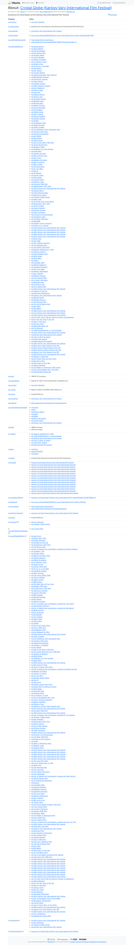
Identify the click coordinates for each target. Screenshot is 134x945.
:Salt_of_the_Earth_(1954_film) (42, 143)
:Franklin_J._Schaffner (39, 645)
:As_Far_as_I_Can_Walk (40, 66)
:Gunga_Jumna (37, 888)
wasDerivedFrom (15, 498)
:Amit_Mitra (36, 258)
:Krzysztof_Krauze (38, 99)
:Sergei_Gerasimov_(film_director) (44, 75)
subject (12, 434)
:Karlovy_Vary (37, 97)
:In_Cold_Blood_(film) (39, 853)
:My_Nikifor (36, 309)
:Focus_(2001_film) (38, 628)
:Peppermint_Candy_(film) (41, 916)
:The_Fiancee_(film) (38, 302)
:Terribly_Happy (37, 55)
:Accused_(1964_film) (39, 184)
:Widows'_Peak (37, 746)
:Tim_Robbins (37, 110)
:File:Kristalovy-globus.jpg (41, 372)
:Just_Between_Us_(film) (40, 632)
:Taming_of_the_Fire (39, 291)
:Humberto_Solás (38, 217)
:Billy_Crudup (36, 164)
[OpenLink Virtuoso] (51, 939)
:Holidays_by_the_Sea (39, 543)
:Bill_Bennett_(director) (40, 77)
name (11, 394)
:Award (34, 261)
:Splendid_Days (37, 282)
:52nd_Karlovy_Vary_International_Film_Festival (48, 315)
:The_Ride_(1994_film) (39, 219)
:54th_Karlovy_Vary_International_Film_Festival (48, 289)
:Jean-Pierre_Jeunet (39, 195)
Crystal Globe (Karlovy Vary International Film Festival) (66, 7)
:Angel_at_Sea (37, 64)
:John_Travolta (37, 114)
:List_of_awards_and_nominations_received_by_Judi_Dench (52, 604)
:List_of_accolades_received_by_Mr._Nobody (47, 855)
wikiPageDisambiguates (18, 531)
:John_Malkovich (38, 88)
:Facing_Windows (38, 51)
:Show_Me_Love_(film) (39, 826)
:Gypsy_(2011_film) (38, 538)
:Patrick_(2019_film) (39, 567)
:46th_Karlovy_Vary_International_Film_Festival (48, 234)
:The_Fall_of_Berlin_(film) (40, 304)
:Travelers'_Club (37, 551)
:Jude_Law (35, 92)
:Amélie (34, 121)
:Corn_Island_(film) (38, 287)
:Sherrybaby (36, 178)
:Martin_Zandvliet (38, 702)
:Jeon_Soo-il (36, 536)
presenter (13, 31)
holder (12, 390)
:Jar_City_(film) (37, 169)
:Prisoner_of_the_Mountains (42, 215)
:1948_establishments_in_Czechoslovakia (46, 330)
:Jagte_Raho (36, 151)
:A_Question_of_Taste (39, 695)
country (12, 22)
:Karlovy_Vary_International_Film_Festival (46, 31)
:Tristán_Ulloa (37, 802)
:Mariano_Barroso (38, 300)
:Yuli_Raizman (37, 328)
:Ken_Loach (36, 158)
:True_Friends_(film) (39, 278)
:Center (34, 408)
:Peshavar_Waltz (38, 813)
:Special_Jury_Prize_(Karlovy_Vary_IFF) (45, 352)
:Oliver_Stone (37, 140)
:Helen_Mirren (37, 82)
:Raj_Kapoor (36, 599)
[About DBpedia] (14, 3)
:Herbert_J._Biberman (39, 357)
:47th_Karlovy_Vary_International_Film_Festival (48, 237)
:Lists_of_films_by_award (40, 337)
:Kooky (34, 741)
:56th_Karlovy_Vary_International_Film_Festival (48, 733)
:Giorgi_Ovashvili (38, 208)
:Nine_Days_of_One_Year (40, 363)
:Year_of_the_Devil (38, 322)
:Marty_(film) (36, 619)
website (12, 403)
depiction (13, 502)
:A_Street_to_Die (38, 285)
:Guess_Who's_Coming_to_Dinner (44, 687)
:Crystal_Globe (37, 421)
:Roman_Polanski (38, 602)
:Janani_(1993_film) (38, 593)
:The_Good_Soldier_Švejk (41, 575)
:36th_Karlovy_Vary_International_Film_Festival (48, 864)
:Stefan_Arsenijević (38, 60)
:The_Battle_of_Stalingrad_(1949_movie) (46, 368)
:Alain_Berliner (37, 49)
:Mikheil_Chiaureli (38, 276)
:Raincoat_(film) (37, 831)
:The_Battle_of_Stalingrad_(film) (43, 816)
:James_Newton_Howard (40, 86)
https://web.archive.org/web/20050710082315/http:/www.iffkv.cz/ (53, 42)
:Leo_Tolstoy (36, 71)
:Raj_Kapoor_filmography (41, 901)
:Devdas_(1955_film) (39, 586)
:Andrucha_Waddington (40, 293)
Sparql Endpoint (119, 3)
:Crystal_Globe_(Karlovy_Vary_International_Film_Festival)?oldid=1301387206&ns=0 (63, 498)
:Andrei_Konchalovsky (39, 134)
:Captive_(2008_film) (39, 811)
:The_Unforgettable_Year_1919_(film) (45, 370)
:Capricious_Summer (39, 79)
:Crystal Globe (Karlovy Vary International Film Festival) (52, 463)
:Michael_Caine (37, 101)
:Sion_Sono (36, 682)
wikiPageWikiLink (15, 47)
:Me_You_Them (37, 324)
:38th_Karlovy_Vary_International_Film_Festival (48, 868)
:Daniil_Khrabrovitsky (39, 193)
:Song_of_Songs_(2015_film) (42, 667)
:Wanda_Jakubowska (39, 271)
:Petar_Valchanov (38, 213)
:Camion (35, 783)
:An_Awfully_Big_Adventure (41, 781)
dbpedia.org (70, 12)
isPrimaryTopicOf (15, 513)
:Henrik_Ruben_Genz (39, 254)
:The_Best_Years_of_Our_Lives (42, 584)
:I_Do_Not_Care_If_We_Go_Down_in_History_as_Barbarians (52, 317)
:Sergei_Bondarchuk (39, 145)
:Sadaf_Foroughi (38, 125)
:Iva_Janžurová (37, 522)
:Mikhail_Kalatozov (38, 265)
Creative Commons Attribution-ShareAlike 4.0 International (88, 942)
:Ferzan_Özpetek (38, 116)
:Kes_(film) (35, 306)
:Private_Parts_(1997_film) (41, 588)
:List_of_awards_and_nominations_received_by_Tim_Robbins (53, 715)
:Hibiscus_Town (37, 182)
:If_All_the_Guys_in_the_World (42, 202)
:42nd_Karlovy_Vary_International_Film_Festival (48, 634)
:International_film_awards (41, 341)
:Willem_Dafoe (37, 112)
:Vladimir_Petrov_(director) (41, 223)
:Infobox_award (37, 412)
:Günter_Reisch (37, 191)
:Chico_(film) (36, 621)
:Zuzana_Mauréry (38, 837)
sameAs (12, 463)
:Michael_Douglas (38, 597)
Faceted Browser (105, 3)
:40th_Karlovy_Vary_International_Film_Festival (48, 663)
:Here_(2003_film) (38, 818)
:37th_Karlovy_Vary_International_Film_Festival (48, 866)
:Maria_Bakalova (38, 881)
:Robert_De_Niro (38, 106)
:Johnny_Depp (37, 90)
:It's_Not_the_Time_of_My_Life (42, 319)
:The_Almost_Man (38, 53)
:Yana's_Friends (37, 206)
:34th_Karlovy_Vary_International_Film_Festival (48, 859)
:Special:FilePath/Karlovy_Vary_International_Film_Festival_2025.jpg (58, 502)
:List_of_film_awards (39, 726)
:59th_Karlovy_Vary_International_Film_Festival (48, 920)
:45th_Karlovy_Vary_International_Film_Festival (48, 232)
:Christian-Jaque (37, 167)
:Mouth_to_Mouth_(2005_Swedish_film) (45, 706)
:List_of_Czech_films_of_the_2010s (44, 905)
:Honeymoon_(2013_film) (41, 545)
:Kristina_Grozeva (38, 210)
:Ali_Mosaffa (36, 615)
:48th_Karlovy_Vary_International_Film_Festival (48, 311)
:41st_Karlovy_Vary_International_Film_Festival (48, 709)
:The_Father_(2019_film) (40, 247)
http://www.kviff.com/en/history (42, 40)
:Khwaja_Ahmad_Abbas (40, 678)
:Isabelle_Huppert (38, 84)
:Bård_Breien (36, 656)
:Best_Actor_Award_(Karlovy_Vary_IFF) (45, 346)
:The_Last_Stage (37, 269)
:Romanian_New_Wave (40, 894)
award (22, 12)
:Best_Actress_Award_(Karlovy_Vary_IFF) (46, 348)
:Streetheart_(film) (38, 123)
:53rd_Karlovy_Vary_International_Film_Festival (48, 228)
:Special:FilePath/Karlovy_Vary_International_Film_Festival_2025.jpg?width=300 (62, 35)
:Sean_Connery (37, 573)
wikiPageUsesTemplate (17, 408)
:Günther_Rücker (38, 119)
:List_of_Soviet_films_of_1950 (42, 763)
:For (33, 410)
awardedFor (14, 381)
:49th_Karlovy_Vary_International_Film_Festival (48, 344)
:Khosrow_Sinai (37, 691)
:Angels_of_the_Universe (40, 739)
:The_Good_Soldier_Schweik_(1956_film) (46, 805)
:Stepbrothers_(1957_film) (41, 186)
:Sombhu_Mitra (37, 180)
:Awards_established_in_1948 (42, 250)
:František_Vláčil (37, 263)
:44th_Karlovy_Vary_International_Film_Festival (48, 230)
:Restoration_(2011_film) (40, 204)
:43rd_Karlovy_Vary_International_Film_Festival (48, 333)
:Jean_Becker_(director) (40, 606)
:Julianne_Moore (38, 95)
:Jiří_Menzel (36, 173)
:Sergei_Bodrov (37, 47)
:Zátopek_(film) (37, 748)
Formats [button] (40, 3)
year (11, 376)
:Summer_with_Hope (39, 132)
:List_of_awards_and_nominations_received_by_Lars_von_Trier (53, 822)
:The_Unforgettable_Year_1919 (42, 698)
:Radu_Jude (36, 199)
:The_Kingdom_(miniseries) (41, 833)
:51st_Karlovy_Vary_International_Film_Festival (48, 313)
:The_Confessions (38, 914)
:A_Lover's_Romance (39, 280)
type (10, 449)
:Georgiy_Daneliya (38, 787)
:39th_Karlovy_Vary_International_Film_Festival (48, 870)
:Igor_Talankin (37, 274)
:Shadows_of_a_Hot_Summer (42, 149)
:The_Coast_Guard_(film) (40, 626)
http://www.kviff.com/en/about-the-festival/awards (48, 403)
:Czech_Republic (37, 22)
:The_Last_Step (37, 770)
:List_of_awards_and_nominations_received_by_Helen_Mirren (53, 776)
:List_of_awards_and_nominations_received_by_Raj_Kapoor (52, 608)
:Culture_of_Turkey (38, 674)
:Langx (34, 414)
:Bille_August (36, 582)
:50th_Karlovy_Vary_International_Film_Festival (48, 354)
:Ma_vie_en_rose (38, 800)
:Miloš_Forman (37, 610)
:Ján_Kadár (36, 241)
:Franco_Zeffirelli (38, 578)
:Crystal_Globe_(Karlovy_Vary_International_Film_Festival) (54, 513)
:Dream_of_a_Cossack (39, 226)
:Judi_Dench (36, 68)
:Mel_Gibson (36, 138)
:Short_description (38, 418)
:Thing (34, 449)
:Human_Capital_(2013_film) (41, 685)
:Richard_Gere (37, 103)
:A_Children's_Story (39, 62)
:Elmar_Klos (36, 239)
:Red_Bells (35, 221)
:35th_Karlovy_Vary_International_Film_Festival (48, 861)
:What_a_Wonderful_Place (41, 743)
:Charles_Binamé (38, 73)
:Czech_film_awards (39, 339)
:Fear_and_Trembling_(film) (41, 842)
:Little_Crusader (37, 127)
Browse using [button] (28, 3)
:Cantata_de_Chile (38, 154)
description (13, 27)
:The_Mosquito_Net (39, 245)
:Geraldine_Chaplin (38, 571)
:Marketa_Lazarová (38, 789)
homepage (13, 507)
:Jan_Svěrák (36, 136)
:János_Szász (36, 256)
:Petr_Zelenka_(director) (40, 243)
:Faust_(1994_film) (38, 840)
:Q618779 (37, 451)
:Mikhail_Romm (37, 298)
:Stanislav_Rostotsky (39, 267)
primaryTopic (16, 931)
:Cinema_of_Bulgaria (39, 654)
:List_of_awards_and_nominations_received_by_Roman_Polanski (54, 549)
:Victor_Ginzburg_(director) (41, 700)
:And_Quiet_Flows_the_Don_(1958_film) (45, 652)
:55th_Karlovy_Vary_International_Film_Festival (48, 188)
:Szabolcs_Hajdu (38, 147)
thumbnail (13, 35)
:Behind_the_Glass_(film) (40, 556)
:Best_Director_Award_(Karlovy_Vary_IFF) (46, 350)
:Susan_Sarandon (38, 108)
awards (14, 920)
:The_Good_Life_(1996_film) (41, 857)
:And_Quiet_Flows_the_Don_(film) (43, 359)
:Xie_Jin (34, 171)
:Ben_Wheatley (37, 719)
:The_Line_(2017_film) (39, 761)
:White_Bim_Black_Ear (39, 326)
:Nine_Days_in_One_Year (40, 850)
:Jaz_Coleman (36, 617)
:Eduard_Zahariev (38, 558)
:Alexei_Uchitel (37, 580)
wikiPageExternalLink (17, 40)
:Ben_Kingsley (37, 595)
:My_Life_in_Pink (38, 361)
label (11, 458)
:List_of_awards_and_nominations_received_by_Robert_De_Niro (54, 669)
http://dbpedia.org (46, 12)
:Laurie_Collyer (37, 175)
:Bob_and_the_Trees (39, 156)
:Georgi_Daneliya (38, 365)
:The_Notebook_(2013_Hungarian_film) (45, 130)
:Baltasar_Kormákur (39, 160)
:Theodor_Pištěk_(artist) (40, 197)
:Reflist (34, 416)
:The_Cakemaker (38, 774)
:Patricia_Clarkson (38, 252)
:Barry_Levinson (37, 162)
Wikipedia (51, 942)
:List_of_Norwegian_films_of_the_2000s (45, 899)
